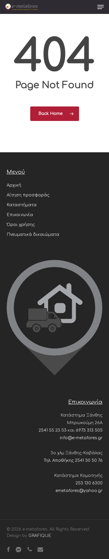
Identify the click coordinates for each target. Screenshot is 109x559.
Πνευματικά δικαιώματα (33, 234)
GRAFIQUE (39, 535)
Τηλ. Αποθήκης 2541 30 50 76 (73, 460)
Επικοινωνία (20, 215)
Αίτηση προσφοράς (28, 195)
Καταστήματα (22, 205)
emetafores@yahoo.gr (79, 491)
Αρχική (14, 185)
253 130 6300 (89, 483)
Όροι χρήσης (21, 224)
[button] (100, 7)
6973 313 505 (89, 430)
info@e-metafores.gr (81, 438)
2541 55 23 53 (53, 430)
